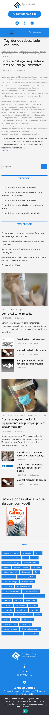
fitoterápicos (12, 126)
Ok (25, 711)
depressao (26, 572)
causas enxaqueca (30, 562)
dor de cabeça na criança (18, 91)
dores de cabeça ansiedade (18, 101)
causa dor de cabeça (11, 562)
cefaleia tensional (10, 572)
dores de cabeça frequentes (17, 107)
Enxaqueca (6, 56)
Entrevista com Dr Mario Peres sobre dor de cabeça (30, 454)
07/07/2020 (7, 431)
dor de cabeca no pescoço (35, 93)
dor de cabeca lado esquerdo (17, 88)
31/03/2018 (22, 343)
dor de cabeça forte (26, 577)
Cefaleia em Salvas (27, 187)
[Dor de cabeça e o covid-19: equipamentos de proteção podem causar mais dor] (24, 395)
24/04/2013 (22, 368)
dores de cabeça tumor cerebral (18, 120)
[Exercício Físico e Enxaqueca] (7, 342)
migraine (33, 605)
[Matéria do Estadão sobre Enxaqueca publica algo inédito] (7, 466)
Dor (36, 572)
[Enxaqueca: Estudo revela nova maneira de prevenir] (7, 365)
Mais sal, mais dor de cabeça (31, 350)
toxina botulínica (13, 131)
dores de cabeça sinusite (36, 115)
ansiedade (27, 553)
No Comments (19, 318)
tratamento (25, 624)
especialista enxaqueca (34, 596)
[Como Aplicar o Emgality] (24, 289)
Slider (43, 415)
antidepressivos (21, 77)
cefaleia (6, 567)
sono (38, 615)
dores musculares (13, 123)
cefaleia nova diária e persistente (26, 80)
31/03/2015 (22, 354)
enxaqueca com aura (11, 591)
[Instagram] (24, 23)
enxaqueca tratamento (12, 596)
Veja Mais (8, 150)
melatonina (13, 129)
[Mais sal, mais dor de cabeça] (7, 353)
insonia (18, 600)
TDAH (15, 619)
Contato (24, 671)
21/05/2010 (7, 70)
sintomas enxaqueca (23, 615)
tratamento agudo (10, 629)
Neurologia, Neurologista (30, 213)
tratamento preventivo (12, 634)
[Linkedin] (32, 23)
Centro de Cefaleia (24, 687)
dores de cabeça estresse (19, 104)
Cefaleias (20, 54)
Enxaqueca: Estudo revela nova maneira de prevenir (30, 362)
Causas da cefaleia (9, 51)
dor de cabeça (20, 82)
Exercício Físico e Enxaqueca (31, 339)
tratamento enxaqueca (30, 629)
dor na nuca (28, 96)
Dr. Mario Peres (8, 187)
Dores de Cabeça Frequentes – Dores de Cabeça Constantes (22, 63)
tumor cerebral (31, 634)
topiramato (28, 619)
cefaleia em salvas (21, 567)
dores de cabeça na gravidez (18, 112)
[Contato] (24, 666)
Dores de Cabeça (32, 54)
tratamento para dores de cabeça (19, 134)
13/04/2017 (22, 475)
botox (11, 80)
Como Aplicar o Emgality (12, 265)
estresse (7, 600)
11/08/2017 (22, 460)
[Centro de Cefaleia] (24, 682)
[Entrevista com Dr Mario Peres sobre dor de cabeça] (7, 456)
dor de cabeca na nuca (16, 93)
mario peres (30, 600)
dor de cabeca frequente (23, 85)
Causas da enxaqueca (29, 51)
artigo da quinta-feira (11, 558)
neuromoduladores (25, 129)
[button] (12, 32)
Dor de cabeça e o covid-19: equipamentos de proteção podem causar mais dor (23, 423)
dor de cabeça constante (35, 82)
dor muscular (19, 96)
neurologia (8, 610)
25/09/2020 (7, 318)
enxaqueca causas (23, 586)
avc (25, 558)
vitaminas (35, 134)
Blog (3, 310)
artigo (38, 553)
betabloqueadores (35, 77)
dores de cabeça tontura (23, 118)
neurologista (21, 610)
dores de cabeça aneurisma (17, 99)
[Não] (45, 705)
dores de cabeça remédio (17, 115)
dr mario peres (27, 581)
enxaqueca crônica (31, 591)
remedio (34, 610)
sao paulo (7, 615)
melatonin (7, 605)
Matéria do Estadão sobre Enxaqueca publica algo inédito (30, 467)
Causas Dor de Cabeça (16, 415)
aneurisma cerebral (11, 553)
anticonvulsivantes (8, 77)
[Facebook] (17, 23)
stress (6, 619)
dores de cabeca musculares (20, 110)
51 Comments (21, 70)
